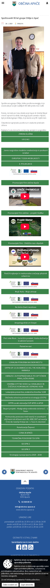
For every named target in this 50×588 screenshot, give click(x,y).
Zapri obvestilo (27, 585)
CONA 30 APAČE (26, 432)
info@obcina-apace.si (25, 506)
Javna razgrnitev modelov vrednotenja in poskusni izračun (26, 151)
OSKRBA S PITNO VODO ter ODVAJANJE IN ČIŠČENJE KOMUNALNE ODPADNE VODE (25, 385)
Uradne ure (25, 517)
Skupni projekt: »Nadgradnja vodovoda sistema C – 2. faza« (25, 409)
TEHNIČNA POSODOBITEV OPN (25, 438)
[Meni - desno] (47, 3)
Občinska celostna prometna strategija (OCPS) (25, 397)
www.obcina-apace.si (25, 509)
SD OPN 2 (26, 443)
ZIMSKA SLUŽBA (26, 134)
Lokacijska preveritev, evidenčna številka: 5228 (26, 392)
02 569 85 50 (26, 502)
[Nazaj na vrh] (25, 482)
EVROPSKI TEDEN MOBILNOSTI (26, 158)
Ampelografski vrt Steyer (26, 322)
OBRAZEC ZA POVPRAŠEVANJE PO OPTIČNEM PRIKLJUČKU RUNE (25, 377)
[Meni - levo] (3, 3)
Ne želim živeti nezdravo (25, 307)
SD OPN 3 (26, 449)
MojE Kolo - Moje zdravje (25, 291)
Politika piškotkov (32, 579)
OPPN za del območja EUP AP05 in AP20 (25, 403)
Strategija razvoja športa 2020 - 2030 (26, 454)
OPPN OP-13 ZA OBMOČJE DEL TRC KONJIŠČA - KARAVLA (26, 369)
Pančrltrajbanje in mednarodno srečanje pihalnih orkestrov (25, 274)
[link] (40, 15)
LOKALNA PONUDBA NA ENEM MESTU (25, 362)
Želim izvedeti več (10, 585)
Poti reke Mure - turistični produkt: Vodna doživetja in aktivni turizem (25, 339)
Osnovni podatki (25, 488)
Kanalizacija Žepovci (26, 427)
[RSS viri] (31, 547)
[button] (4, 472)
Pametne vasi (26, 346)
